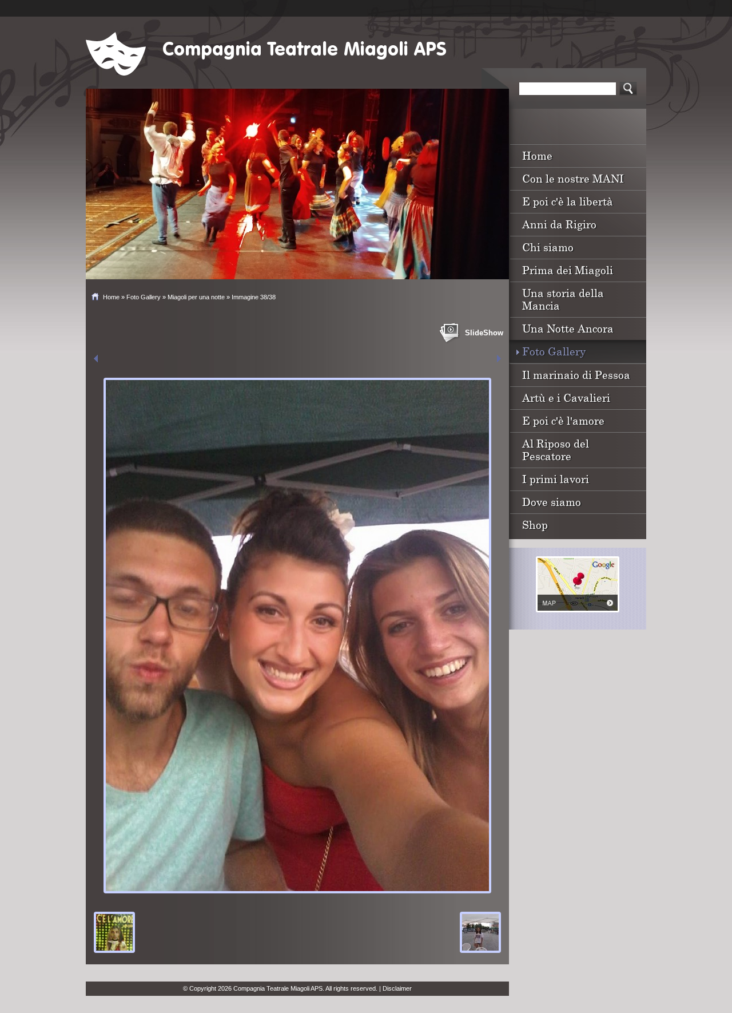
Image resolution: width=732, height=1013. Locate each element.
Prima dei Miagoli (567, 269)
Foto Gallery (143, 297)
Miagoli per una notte (196, 297)
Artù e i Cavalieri (566, 397)
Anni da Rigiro (559, 224)
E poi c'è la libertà (567, 201)
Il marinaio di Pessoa (576, 374)
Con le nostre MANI (573, 178)
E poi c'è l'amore (563, 420)
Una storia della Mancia (563, 299)
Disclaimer (397, 988)
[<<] (96, 358)
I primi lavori (555, 478)
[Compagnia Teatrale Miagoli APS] (116, 54)
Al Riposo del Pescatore (555, 449)
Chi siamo (548, 247)
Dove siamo (551, 501)
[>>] (499, 358)
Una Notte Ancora (568, 328)
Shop (535, 524)
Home (111, 297)
